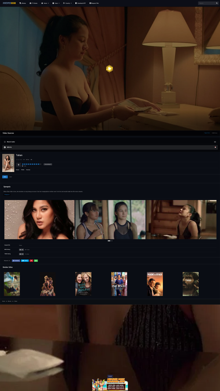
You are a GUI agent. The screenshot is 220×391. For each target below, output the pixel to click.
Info (5, 177)
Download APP (81, 3)
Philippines (7, 194)
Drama (17, 169)
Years (56, 3)
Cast (10, 177)
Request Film (95, 3)
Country (67, 3)
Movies (24, 3)
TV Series (34, 3)
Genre (45, 3)
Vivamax (28, 169)
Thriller (22, 169)
